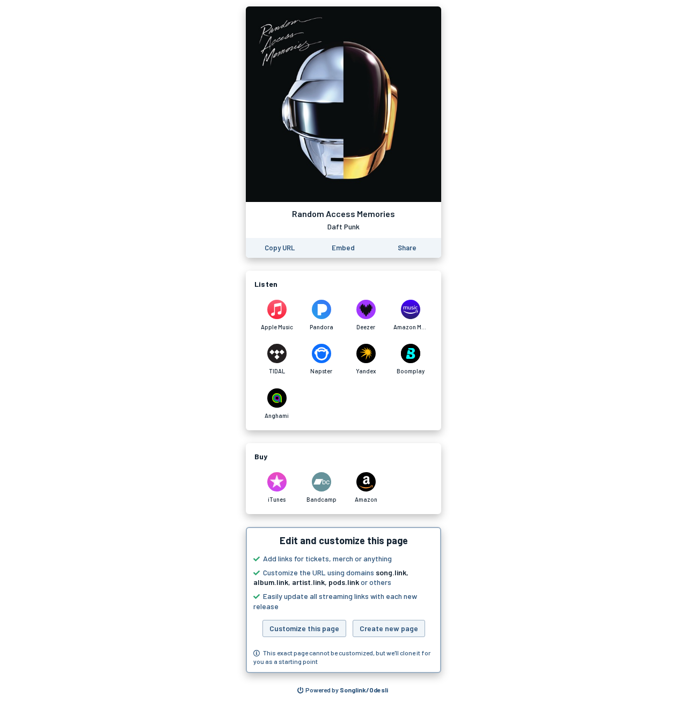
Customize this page (304, 628)
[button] (343, 600)
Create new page (389, 628)
